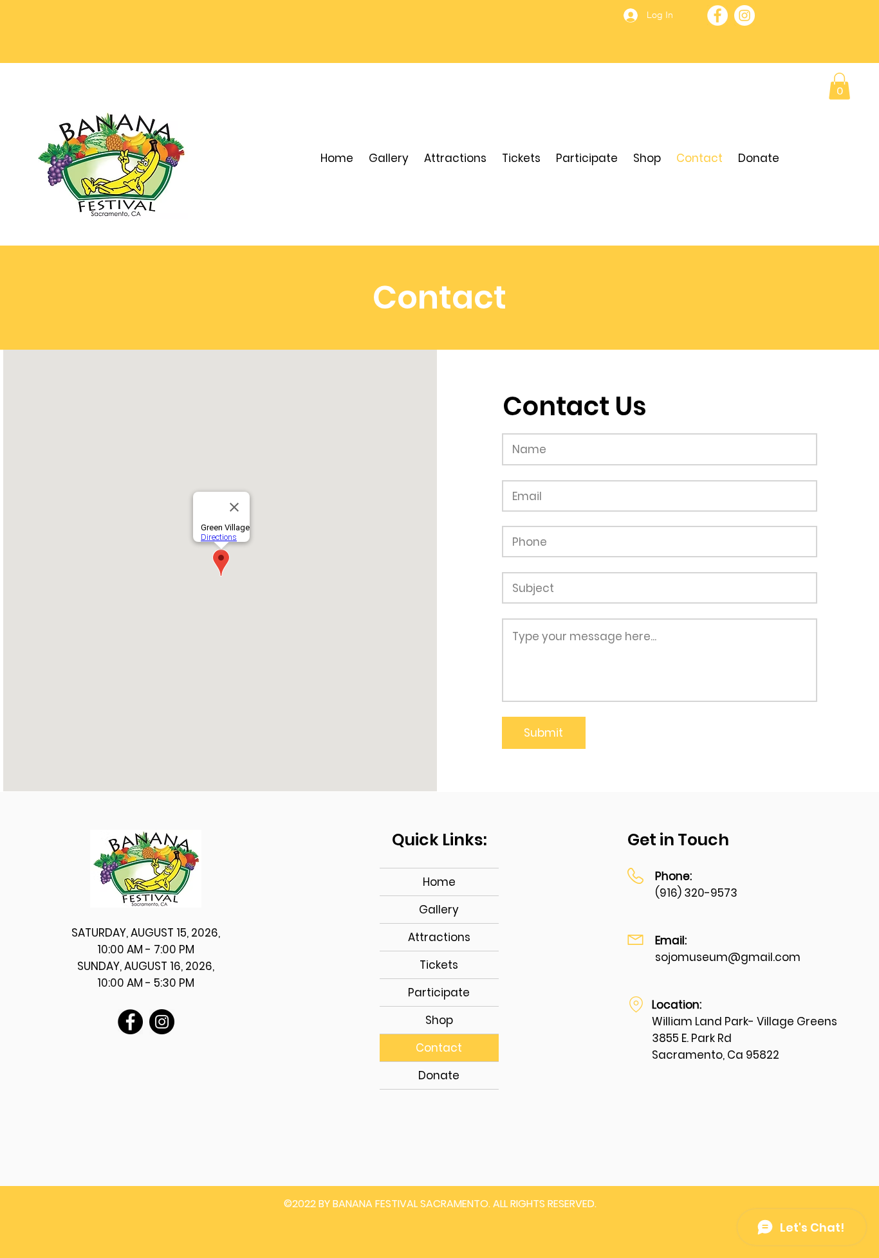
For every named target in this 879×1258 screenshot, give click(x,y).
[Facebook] (717, 15)
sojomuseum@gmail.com (727, 957)
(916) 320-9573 (696, 893)
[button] (839, 86)
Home (439, 882)
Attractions (439, 937)
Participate (439, 992)
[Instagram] (744, 15)
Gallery (439, 909)
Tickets (439, 965)
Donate (438, 1075)
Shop (439, 1020)
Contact (439, 1048)
